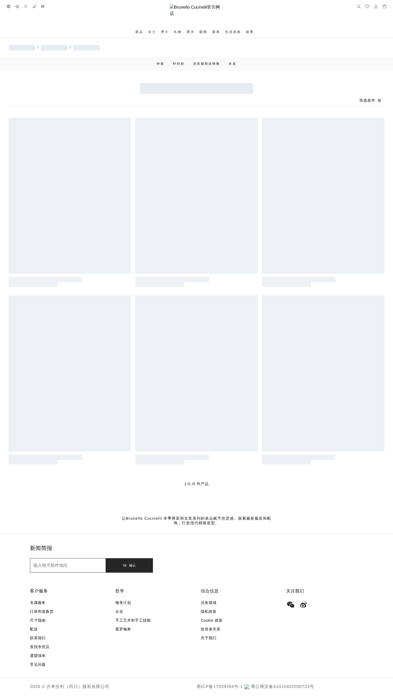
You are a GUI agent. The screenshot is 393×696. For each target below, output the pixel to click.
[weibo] (303, 604)
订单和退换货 (41, 611)
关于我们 (209, 638)
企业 (119, 611)
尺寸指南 (38, 620)
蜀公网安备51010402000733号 (282, 686)
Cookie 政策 (212, 620)
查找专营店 (40, 647)
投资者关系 (211, 629)
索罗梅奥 (123, 629)
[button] (8, 6)
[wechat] (290, 604)
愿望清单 (38, 655)
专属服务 (38, 602)
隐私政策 (209, 611)
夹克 (232, 64)
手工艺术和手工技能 (133, 620)
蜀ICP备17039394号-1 (219, 686)
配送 (34, 629)
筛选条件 (367, 100)
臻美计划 (123, 602)
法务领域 (209, 602)
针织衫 (178, 64)
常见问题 (38, 664)
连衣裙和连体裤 (206, 64)
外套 (160, 64)
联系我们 (38, 638)
